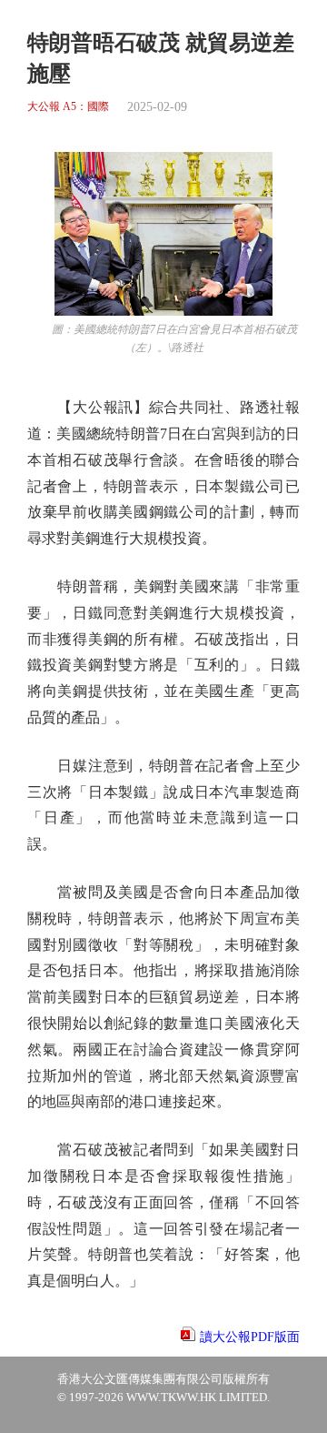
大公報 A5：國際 (68, 107)
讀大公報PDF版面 (250, 1337)
